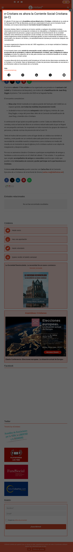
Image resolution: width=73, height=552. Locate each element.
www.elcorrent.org (10, 70)
